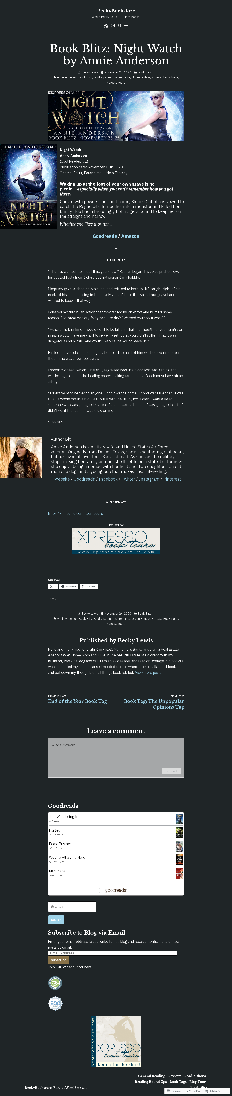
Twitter (128, 479)
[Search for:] (72, 906)
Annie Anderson (67, 77)
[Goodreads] (119, 25)
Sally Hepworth (57, 875)
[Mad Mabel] (179, 873)
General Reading (151, 1076)
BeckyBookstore (116, 10)
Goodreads (105, 236)
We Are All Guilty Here (67, 857)
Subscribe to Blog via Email (86, 932)
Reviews (174, 1076)
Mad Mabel (57, 870)
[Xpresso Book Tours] (116, 1041)
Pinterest (172, 479)
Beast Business (61, 843)
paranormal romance (116, 77)
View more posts (148, 672)
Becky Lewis (90, 72)
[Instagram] (112, 25)
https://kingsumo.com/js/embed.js (75, 513)
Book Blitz (144, 72)
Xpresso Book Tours (165, 77)
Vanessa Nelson (57, 834)
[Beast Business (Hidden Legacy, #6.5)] (179, 846)
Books (98, 77)
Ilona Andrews (57, 848)
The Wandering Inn (65, 816)
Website (62, 479)
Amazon (130, 236)
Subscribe (58, 960)
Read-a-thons (195, 1076)
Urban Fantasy (141, 77)
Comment (171, 771)
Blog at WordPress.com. (72, 1087)
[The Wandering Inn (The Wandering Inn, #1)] (179, 818)
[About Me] (125, 25)
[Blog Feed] (106, 25)
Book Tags (178, 1082)
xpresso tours (116, 83)
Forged (54, 830)
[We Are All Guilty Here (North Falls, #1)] (179, 859)
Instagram (149, 479)
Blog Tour (197, 1082)
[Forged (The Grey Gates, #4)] (179, 832)
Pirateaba (55, 821)
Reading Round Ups (151, 1082)
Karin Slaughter (57, 861)
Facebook (108, 479)
